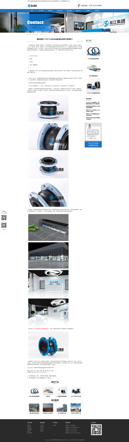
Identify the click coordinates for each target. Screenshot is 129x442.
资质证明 (42, 427)
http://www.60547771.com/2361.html (39, 372)
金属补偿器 (60, 10)
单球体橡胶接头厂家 (57, 439)
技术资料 (42, 425)
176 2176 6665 (95, 5)
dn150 (31, 370)
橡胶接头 (50, 10)
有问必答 (42, 429)
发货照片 (42, 430)
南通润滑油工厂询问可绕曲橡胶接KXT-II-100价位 (41, 377)
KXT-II (35, 370)
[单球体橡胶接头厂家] (32, 5)
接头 (41, 370)
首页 (32, 10)
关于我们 (41, 10)
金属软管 (29, 430)
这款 (52, 370)
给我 (48, 370)
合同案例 (88, 10)
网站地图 (82, 439)
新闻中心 (78, 10)
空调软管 (29, 427)
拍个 (38, 370)
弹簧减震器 (69, 10)
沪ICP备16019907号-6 (75, 439)
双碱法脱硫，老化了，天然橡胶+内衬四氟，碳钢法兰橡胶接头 (44, 375)
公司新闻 (41, 34)
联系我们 (97, 10)
